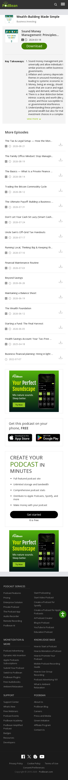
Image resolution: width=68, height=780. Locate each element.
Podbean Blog (41, 706)
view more (33, 118)
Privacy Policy (16, 763)
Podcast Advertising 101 (46, 679)
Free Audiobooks (11, 681)
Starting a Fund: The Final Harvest (24, 323)
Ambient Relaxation (13, 686)
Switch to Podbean (12, 672)
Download (34, 46)
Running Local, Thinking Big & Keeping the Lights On (29, 247)
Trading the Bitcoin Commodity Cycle (26, 186)
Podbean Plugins (11, 677)
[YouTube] (43, 757)
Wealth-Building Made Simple (38, 17)
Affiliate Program (42, 725)
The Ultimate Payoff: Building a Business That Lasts (29, 201)
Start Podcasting (42, 592)
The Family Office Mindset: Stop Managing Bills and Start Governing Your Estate (29, 156)
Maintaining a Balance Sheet (20, 292)
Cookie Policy (33, 763)
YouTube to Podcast (44, 627)
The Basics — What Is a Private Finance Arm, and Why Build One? (29, 171)
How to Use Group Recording (43, 673)
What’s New (9, 706)
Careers (38, 711)
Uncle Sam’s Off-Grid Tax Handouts (25, 232)
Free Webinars (10, 711)
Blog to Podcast (41, 622)
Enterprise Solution (13, 602)
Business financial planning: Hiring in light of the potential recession (29, 353)
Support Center (11, 701)
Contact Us (39, 729)
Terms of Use (51, 763)
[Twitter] (30, 757)
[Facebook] (24, 757)
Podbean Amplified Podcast (13, 727)
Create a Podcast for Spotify (44, 604)
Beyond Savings (14, 277)
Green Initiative (41, 720)
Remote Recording (12, 620)
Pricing (6, 597)
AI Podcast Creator (43, 618)
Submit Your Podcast (13, 667)
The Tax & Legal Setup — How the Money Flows (29, 140)
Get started (34, 514)
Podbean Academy (12, 720)
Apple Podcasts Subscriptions (11, 661)
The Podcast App (11, 611)
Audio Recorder (11, 616)
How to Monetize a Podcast (47, 651)
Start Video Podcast (44, 597)
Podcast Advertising (13, 650)
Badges (7, 733)
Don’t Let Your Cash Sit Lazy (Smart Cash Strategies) (29, 216)
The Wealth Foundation (18, 308)
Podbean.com (46, 771)
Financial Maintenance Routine (22, 262)
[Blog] (36, 757)
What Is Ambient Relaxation (42, 686)
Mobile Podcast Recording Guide (47, 665)
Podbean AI (9, 625)
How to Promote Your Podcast (44, 657)
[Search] (56, 4)
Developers (9, 742)
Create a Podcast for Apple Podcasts (47, 612)
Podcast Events (11, 715)
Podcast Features (12, 593)
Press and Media (42, 715)
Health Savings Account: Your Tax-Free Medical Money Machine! (29, 338)
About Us (38, 701)
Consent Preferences (34, 767)
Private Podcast (11, 606)
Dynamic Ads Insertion (14, 655)
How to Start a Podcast (45, 646)
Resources (8, 737)
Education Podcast (43, 631)
